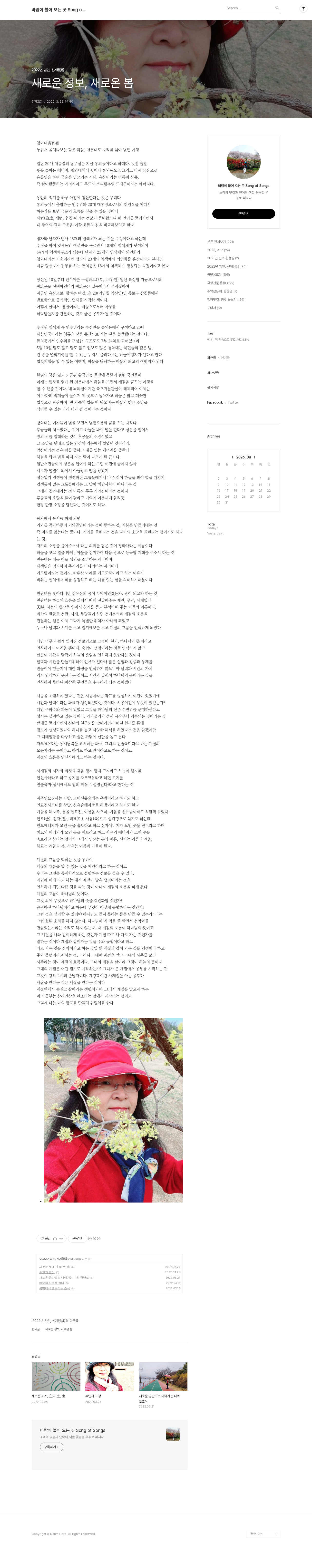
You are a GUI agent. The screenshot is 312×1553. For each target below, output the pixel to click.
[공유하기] (55, 1238)
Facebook (215, 402)
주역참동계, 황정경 (222, 291)
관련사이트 (256, 1534)
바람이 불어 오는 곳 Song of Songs (58, 9)
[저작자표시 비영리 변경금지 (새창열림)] (94, 1239)
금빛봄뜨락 (218, 275)
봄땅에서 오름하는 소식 (54, 1288)
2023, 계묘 (218, 250)
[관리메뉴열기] (303, 8)
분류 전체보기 (220, 242)
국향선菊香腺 (220, 283)
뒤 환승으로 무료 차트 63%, (232, 339)
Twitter (233, 402)
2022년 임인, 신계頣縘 (53, 1259)
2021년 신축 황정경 (223, 258)
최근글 (211, 358)
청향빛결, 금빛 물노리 (225, 299)
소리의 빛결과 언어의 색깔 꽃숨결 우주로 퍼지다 (72, 1437)
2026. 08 (243, 457)
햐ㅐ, (210, 339)
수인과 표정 (47, 1272)
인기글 (225, 358)
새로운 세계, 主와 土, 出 (54, 1267)
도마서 (214, 308)
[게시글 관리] (61, 1238)
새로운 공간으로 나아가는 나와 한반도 (64, 1277)
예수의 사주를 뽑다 (51, 1283)
